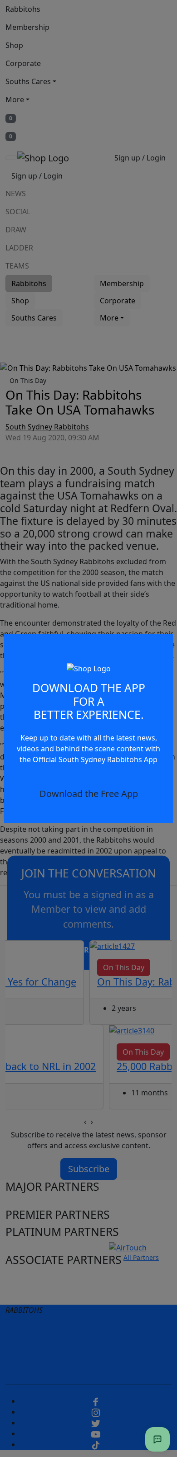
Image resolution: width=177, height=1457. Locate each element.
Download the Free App (88, 793)
